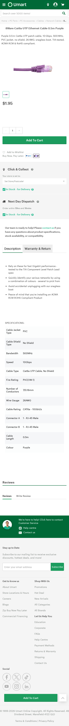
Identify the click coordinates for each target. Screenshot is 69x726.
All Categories (42, 604)
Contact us (29, 532)
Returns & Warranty (45, 651)
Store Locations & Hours (16, 592)
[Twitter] (17, 680)
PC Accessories (27, 21)
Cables (40, 21)
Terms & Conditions (26, 720)
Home (4, 21)
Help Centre (41, 639)
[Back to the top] (62, 697)
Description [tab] (12, 248)
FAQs (37, 633)
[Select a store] (48, 5)
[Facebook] (7, 680)
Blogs (6, 604)
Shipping (39, 657)
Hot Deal (39, 592)
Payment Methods (44, 645)
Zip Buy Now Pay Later (15, 610)
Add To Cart (34, 140)
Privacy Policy (46, 720)
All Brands (40, 610)
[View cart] (63, 5)
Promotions (40, 587)
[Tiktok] (26, 680)
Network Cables (53, 21)
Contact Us (40, 663)
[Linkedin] (26, 689)
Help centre (29, 527)
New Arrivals (41, 598)
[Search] (64, 13)
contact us (48, 227)
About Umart (10, 587)
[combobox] (34, 13)
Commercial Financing (15, 616)
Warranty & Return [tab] (38, 248)
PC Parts (14, 21)
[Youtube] (7, 689)
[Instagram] (17, 689)
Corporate (40, 627)
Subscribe (57, 566)
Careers (7, 598)
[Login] (55, 5)
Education (40, 622)
